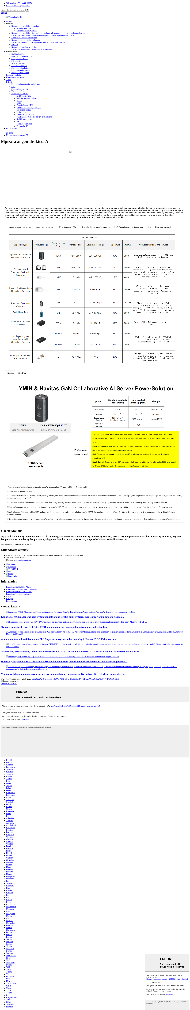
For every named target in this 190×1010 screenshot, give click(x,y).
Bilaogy (9, 82)
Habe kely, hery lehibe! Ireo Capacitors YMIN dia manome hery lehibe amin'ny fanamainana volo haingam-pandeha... (64, 661)
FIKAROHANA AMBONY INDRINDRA (101, 679)
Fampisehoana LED (25, 105)
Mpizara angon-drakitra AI (22, 56)
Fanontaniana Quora (19, 89)
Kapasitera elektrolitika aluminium (25, 26)
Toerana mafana (17, 91)
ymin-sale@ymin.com (22, 560)
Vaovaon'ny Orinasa (19, 93)
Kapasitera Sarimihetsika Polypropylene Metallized (32, 49)
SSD (18, 121)
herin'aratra (21, 112)
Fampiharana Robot (19, 59)
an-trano (9, 21)
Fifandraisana (11, 128)
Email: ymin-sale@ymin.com (18, 5)
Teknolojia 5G (22, 126)
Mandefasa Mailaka (9, 683)
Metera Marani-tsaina (20, 72)
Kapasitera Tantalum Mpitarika (24, 47)
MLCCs (14, 45)
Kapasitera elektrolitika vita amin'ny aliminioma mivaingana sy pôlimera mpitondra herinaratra (49, 33)
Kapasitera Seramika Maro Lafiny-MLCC (23, 589)
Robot (19, 100)
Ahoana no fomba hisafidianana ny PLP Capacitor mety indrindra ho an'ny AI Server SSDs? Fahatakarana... (60, 639)
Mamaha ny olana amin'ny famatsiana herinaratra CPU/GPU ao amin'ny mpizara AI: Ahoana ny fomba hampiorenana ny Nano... (71, 651)
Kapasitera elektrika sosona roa (24, 38)
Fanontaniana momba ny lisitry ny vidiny (18, 544)
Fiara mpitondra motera (20, 70)
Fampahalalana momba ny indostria (25, 84)
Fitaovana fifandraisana (20, 68)
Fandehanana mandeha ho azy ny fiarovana (34, 117)
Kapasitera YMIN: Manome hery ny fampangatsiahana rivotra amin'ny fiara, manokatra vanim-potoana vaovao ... (62, 616)
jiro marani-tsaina (24, 110)
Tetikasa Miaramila (19, 66)
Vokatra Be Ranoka (25, 28)
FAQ (13, 86)
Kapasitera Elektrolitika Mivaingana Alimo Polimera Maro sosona (38, 42)
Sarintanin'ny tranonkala (42, 679)
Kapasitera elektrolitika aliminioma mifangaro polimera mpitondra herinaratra (42, 35)
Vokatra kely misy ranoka (27, 31)
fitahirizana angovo (24, 119)
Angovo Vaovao (18, 63)
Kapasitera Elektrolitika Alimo (18, 587)
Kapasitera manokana (15, 77)
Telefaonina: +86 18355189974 (19, 3)
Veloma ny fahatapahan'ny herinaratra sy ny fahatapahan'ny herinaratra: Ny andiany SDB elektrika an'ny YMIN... (63, 674)
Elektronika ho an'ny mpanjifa (29, 107)
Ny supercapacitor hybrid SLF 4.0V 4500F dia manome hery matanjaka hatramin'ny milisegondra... (54, 627)
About (8, 79)
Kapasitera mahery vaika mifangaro (25, 40)
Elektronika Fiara (18, 54)
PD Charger (16, 61)
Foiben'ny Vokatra (13, 75)
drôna (19, 103)
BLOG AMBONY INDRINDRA (67, 679)
